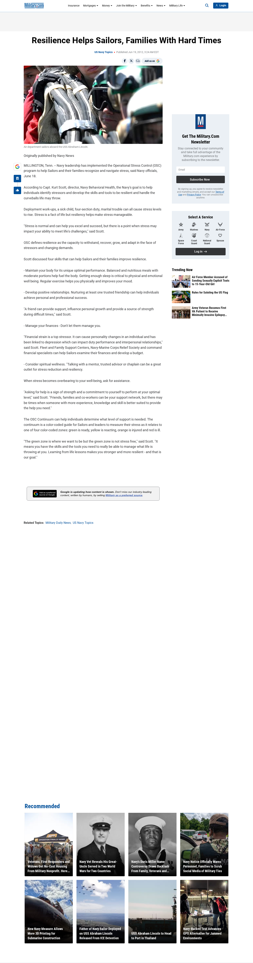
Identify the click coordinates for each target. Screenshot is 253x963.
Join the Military (125, 5)
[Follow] (17, 178)
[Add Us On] (17, 166)
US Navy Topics (103, 52)
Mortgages (89, 5)
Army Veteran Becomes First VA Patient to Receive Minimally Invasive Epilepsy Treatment (209, 311)
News (160, 5)
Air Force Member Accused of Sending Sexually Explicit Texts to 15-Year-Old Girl (210, 280)
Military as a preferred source (124, 495)
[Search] (206, 6)
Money (106, 5)
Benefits (145, 5)
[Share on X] (131, 61)
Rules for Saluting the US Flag (210, 292)
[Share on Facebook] (125, 61)
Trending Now (182, 270)
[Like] (17, 190)
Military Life (176, 5)
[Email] (138, 61)
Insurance (73, 5)
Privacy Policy (194, 194)
